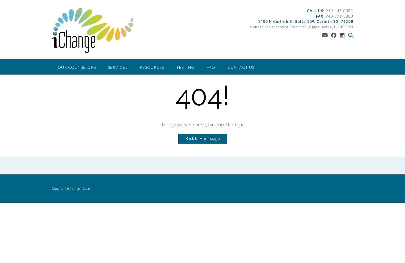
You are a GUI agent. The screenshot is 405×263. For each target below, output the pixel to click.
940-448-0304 (339, 11)
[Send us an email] (325, 35)
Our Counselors (77, 67)
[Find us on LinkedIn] (342, 35)
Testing (185, 67)
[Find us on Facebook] (333, 35)
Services (118, 67)
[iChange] (93, 30)
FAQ (211, 67)
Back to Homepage (202, 138)
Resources (152, 67)
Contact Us (240, 67)
